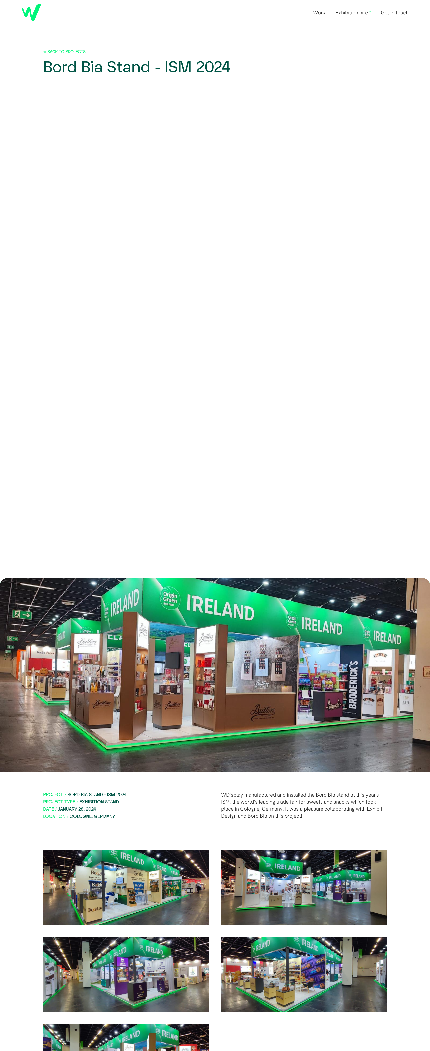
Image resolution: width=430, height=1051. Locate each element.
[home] (31, 12)
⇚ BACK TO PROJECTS (64, 52)
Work (319, 12)
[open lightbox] (126, 887)
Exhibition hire (353, 12)
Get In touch (395, 12)
